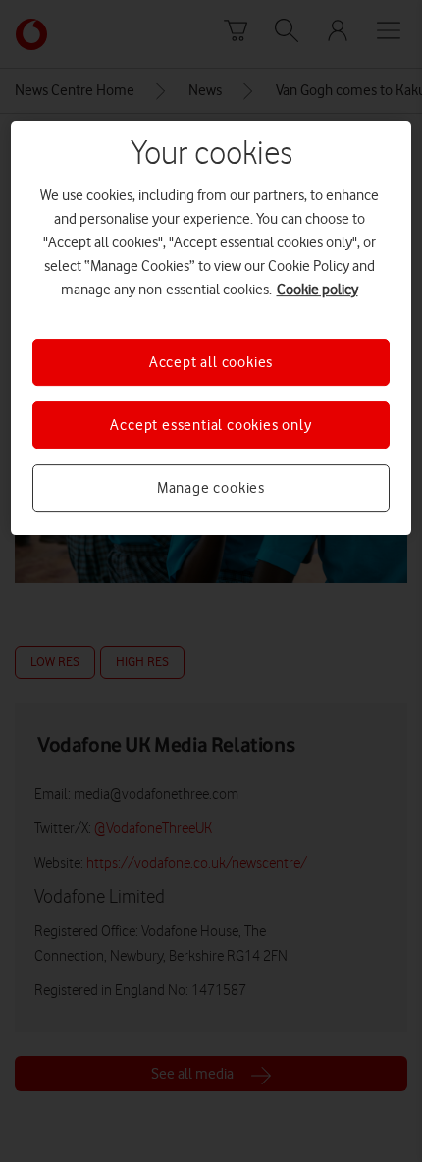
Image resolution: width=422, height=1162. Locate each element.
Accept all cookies (211, 362)
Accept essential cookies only (210, 425)
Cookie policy (317, 289)
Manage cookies (211, 488)
